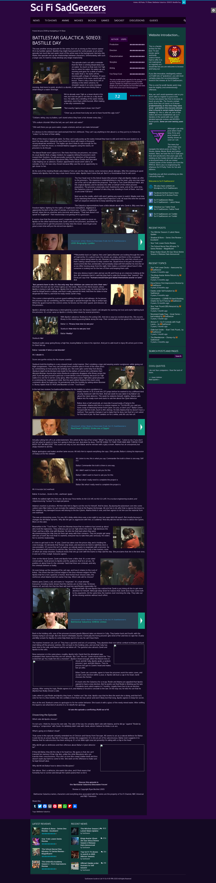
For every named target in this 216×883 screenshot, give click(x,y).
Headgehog (54, 31)
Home (135, 2)
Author (114, 39)
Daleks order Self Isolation (161, 291)
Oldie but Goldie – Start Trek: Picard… (166, 330)
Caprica (77, 108)
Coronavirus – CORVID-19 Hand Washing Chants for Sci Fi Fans (167, 300)
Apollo (42, 155)
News (36, 20)
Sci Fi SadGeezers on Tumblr (165, 216)
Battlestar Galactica (43, 812)
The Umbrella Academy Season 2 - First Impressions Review (54, 864)
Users (123, 39)
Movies (78, 20)
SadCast (119, 20)
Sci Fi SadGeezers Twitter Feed (166, 209)
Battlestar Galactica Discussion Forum (90, 784)
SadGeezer (86, 833)
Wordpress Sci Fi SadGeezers (165, 188)
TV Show (149, 2)
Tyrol (60, 526)
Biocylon (35, 373)
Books (92, 20)
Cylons (82, 510)
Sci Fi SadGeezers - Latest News (166, 202)
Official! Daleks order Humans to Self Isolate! (89, 865)
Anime (65, 20)
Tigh (103, 67)
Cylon (88, 396)
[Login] (184, 2)
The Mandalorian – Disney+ (162, 337)
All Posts (141, 2)
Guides (154, 20)
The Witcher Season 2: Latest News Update (90, 830)
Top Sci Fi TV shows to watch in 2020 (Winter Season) (89, 854)
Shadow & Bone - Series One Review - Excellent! (54, 830)
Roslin (44, 153)
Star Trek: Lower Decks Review (163, 243)
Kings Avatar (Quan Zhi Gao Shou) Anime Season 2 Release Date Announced (167, 253)
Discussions (137, 20)
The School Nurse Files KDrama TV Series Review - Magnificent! (53, 851)
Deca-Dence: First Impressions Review (166, 283)
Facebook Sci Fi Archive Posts (165, 195)
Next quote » (154, 379)
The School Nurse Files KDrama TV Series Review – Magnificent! (165, 247)
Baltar (87, 319)
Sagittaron (90, 208)
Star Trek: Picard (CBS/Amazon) (163, 306)
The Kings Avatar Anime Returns (164, 275)
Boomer (116, 255)
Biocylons (80, 754)
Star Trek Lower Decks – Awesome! (165, 267)
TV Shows (51, 20)
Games (105, 20)
